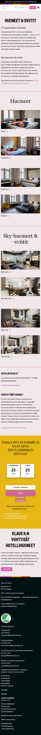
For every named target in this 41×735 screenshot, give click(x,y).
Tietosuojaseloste (7, 729)
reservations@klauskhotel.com (18, 83)
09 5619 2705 (6, 643)
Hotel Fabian (5, 681)
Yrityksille (4, 690)
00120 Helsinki (6, 589)
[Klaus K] (20, 8)
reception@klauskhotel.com (11, 635)
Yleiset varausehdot (8, 720)
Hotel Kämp (5, 676)
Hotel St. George (7, 686)
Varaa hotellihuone (7, 704)
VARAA (33, 7)
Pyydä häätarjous (7, 712)
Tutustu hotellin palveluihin (10, 385)
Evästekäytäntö (6, 724)
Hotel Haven (5, 678)
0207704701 (5, 633)
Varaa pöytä (5, 707)
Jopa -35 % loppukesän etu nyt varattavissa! (20, 2)
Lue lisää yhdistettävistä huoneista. (13, 428)
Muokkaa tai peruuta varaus (11, 716)
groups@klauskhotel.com (10, 656)
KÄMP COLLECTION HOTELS (12, 672)
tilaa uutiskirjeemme (10, 606)
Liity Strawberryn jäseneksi (10, 597)
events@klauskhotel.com (10, 666)
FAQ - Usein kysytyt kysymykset (12, 593)
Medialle (4, 694)
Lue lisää (6, 569)
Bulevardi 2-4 (6, 587)
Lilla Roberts (5, 683)
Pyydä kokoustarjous (8, 709)
